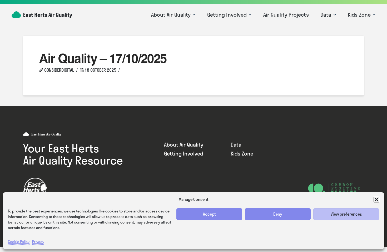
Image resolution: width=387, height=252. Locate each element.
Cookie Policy (18, 241)
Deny (277, 214)
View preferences (346, 214)
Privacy (38, 241)
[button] (376, 199)
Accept (209, 214)
